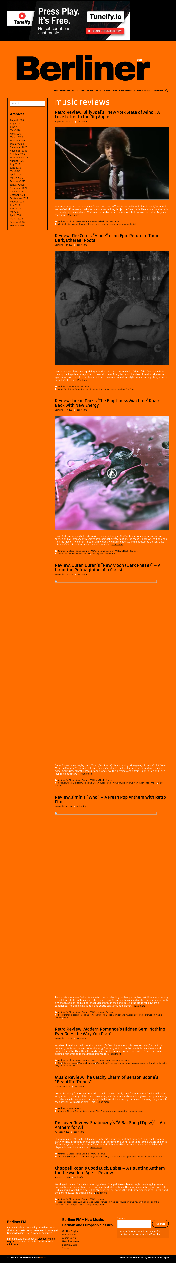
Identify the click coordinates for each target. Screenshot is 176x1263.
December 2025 (18, 147)
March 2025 (16, 178)
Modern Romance (86, 1063)
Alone (60, 389)
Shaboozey (158, 1156)
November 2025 (18, 150)
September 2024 (19, 198)
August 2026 (17, 120)
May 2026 (15, 130)
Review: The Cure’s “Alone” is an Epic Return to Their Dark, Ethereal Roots (107, 238)
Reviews (85, 386)
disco (74, 1063)
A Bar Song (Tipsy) (66, 1156)
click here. (12, 1244)
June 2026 (15, 127)
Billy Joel (61, 224)
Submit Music (142, 90)
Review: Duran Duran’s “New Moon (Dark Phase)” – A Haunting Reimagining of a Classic (107, 567)
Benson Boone (82, 1111)
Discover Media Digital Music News (74, 783)
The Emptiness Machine (103, 554)
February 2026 (18, 140)
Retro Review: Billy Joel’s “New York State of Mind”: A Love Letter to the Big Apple (107, 114)
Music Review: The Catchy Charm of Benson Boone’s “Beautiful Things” (106, 1079)
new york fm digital (126, 224)
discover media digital (78, 224)
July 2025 (15, 164)
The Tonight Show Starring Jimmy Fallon (85, 1205)
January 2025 (17, 184)
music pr (115, 1202)
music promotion (94, 389)
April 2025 (15, 174)
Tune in (158, 90)
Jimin (104, 1015)
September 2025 (19, 157)
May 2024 (15, 212)
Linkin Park (62, 554)
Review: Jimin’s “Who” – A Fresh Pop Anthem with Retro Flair (110, 799)
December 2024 (18, 188)
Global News (85, 90)
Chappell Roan (64, 1202)
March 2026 (16, 137)
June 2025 (15, 167)
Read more (73, 215)
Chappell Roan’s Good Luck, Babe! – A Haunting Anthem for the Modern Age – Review (110, 1170)
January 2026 (17, 144)
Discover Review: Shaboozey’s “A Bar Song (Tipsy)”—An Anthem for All (110, 1125)
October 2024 (17, 195)
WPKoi (42, 1257)
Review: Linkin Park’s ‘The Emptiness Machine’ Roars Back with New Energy (107, 403)
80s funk (66, 1063)
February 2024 (18, 222)
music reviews (109, 224)
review (121, 389)
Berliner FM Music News (93, 551)
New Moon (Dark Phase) (145, 783)
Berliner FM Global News (69, 221)
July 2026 (15, 123)
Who (65, 1017)
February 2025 (18, 181)
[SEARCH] (166, 90)
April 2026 (15, 133)
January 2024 (17, 225)
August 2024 (17, 201)
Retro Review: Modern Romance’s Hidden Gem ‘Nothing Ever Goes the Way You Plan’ (110, 1031)
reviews (73, 1066)
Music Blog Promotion (74, 389)
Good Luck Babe (80, 1202)
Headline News (122, 90)
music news (95, 224)
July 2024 (15, 205)
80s (59, 1063)
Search (121, 1218)
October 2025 (17, 154)
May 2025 (15, 171)
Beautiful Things (65, 1111)
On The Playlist (64, 90)
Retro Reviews (112, 221)
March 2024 (16, 218)
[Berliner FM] (82, 63)
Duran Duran (99, 783)
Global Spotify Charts (90, 1015)
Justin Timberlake (116, 1015)
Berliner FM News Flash (93, 221)
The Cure (130, 389)
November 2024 (18, 191)
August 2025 (17, 161)
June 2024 (15, 208)
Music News (103, 90)
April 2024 (15, 215)
